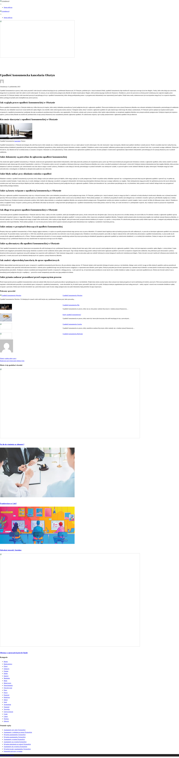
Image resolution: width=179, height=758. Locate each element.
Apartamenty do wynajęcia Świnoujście (15, 746)
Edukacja (6, 669)
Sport (5, 702)
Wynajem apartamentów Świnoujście (15, 734)
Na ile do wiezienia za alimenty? (12, 444)
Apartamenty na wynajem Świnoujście (15, 742)
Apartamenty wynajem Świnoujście (14, 739)
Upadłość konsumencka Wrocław (72, 295)
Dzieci (6, 666)
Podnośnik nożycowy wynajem (13, 751)
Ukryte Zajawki (8, 712)
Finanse (6, 671)
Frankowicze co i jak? (8, 503)
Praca (5, 690)
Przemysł (6, 695)
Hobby (6, 673)
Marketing (7, 678)
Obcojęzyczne (8, 688)
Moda (5, 680)
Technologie (7, 704)
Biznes (6, 661)
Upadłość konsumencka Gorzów (72, 324)
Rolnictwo (7, 697)
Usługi (6, 716)
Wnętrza (6, 719)
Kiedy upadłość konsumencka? (72, 314)
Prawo (6, 63)
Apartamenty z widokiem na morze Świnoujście (18, 732)
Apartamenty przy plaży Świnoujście (14, 730)
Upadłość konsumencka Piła (71, 305)
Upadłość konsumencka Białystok (73, 334)
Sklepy (6, 700)
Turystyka (7, 709)
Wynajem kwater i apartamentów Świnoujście (17, 749)
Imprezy (6, 676)
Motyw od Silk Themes (7, 755)
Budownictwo (8, 664)
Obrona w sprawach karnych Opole (14, 653)
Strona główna (8, 7)
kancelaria (17, 141)
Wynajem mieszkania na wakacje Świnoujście (17, 744)
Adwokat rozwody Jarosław (11, 550)
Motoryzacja (7, 683)
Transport (6, 707)
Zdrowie (6, 721)
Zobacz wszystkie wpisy (7, 356)
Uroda (5, 714)
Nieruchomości (8, 685)
